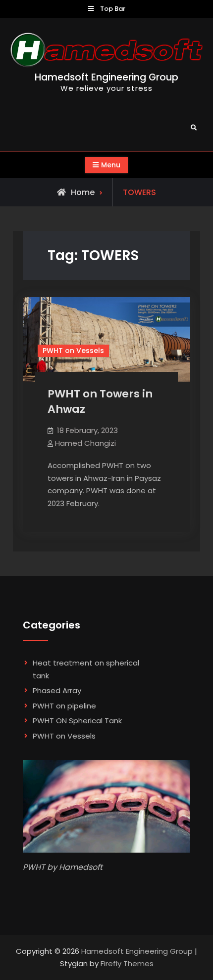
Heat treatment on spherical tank (86, 669)
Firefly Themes (127, 963)
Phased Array (57, 690)
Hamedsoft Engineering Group (106, 77)
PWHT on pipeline (64, 706)
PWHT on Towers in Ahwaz (100, 401)
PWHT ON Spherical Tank (77, 720)
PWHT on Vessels (73, 350)
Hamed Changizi (85, 443)
